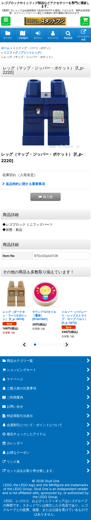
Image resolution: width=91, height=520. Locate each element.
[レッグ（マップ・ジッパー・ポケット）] (45, 113)
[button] (5, 21)
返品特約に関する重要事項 (25, 184)
